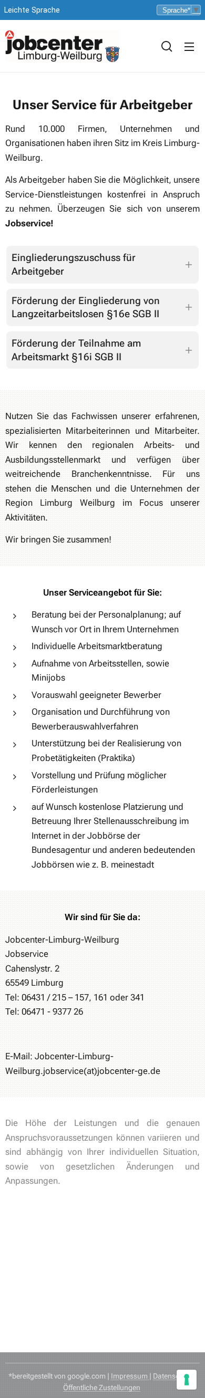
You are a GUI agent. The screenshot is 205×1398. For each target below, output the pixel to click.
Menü (189, 46)
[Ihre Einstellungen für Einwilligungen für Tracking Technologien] (187, 1380)
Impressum (130, 1376)
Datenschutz (173, 1376)
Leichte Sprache (32, 10)
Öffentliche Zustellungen (101, 1387)
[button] (167, 46)
